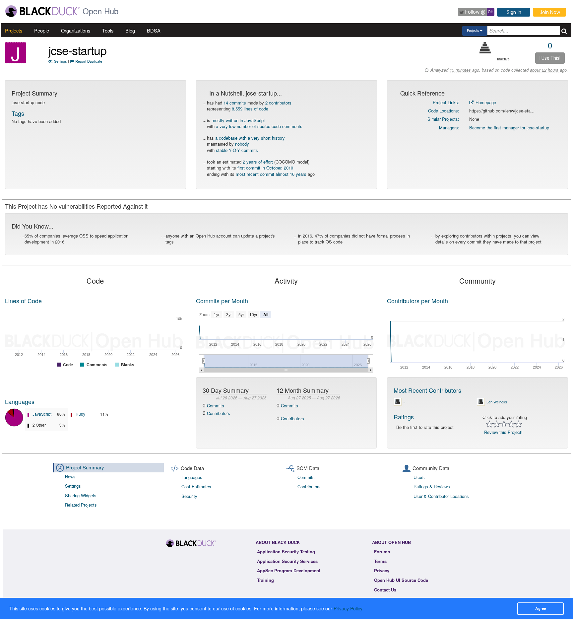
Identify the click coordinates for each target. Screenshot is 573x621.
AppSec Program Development (288, 570)
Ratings (404, 416)
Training (265, 580)
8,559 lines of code (250, 108)
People (41, 30)
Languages (19, 401)
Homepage (485, 102)
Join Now (550, 12)
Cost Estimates (196, 486)
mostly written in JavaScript (238, 120)
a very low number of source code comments (259, 126)
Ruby (80, 414)
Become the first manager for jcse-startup (509, 127)
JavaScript (41, 414)
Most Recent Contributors (427, 390)
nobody (242, 144)
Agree (540, 608)
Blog (130, 30)
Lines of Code (23, 300)
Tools (107, 30)
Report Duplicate (88, 61)
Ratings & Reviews (432, 486)
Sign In (514, 12)
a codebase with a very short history (250, 138)
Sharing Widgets (80, 495)
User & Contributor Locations (441, 496)
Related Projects (81, 505)
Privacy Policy (348, 608)
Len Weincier (496, 401)
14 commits (234, 103)
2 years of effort (258, 162)
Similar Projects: (443, 119)
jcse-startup (77, 49)
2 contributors (278, 103)
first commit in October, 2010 (265, 168)
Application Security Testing (286, 551)
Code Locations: (443, 110)
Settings (60, 61)
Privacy (381, 570)
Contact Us (385, 589)
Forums (382, 551)
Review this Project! (503, 432)
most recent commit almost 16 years (271, 174)
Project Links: (446, 102)
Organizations (75, 30)
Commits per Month (222, 300)
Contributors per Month (417, 300)
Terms (380, 561)
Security (189, 496)
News (70, 476)
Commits (215, 405)
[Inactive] (485, 47)
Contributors (218, 413)
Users (419, 477)
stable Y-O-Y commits (237, 150)
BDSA (153, 30)
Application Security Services (287, 561)
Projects (13, 30)
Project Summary (85, 467)
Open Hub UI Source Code (401, 580)
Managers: (449, 127)
